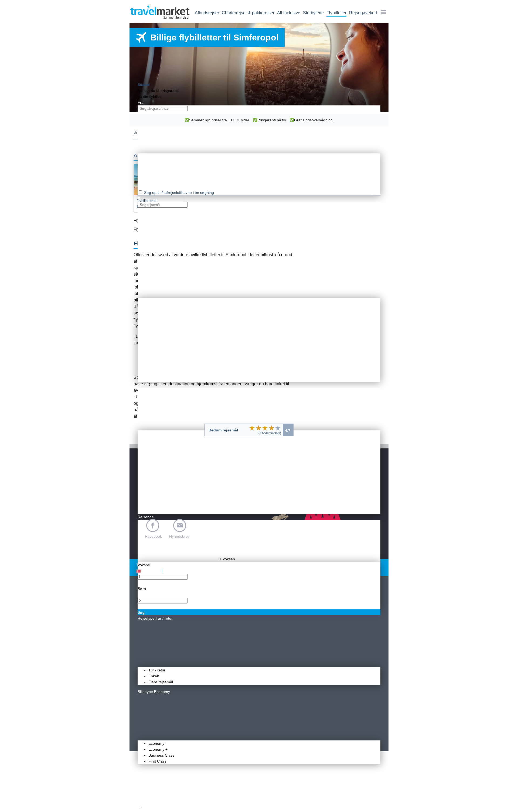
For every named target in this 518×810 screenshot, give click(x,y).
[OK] (265, 428)
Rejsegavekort (363, 13)
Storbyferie (313, 13)
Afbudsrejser (207, 13)
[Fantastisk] (278, 428)
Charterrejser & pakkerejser (248, 13)
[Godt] (271, 428)
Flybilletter (336, 13)
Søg (141, 612)
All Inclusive (288, 13)
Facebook (153, 536)
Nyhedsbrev (179, 536)
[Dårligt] (252, 428)
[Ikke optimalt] (258, 428)
